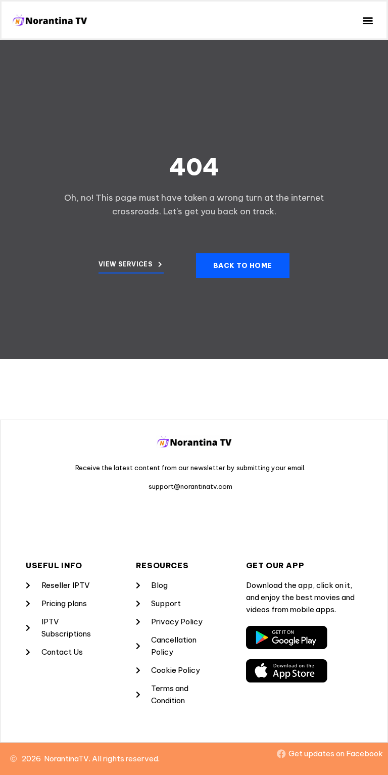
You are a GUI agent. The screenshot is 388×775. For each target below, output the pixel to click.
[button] (368, 20)
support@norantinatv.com (190, 486)
